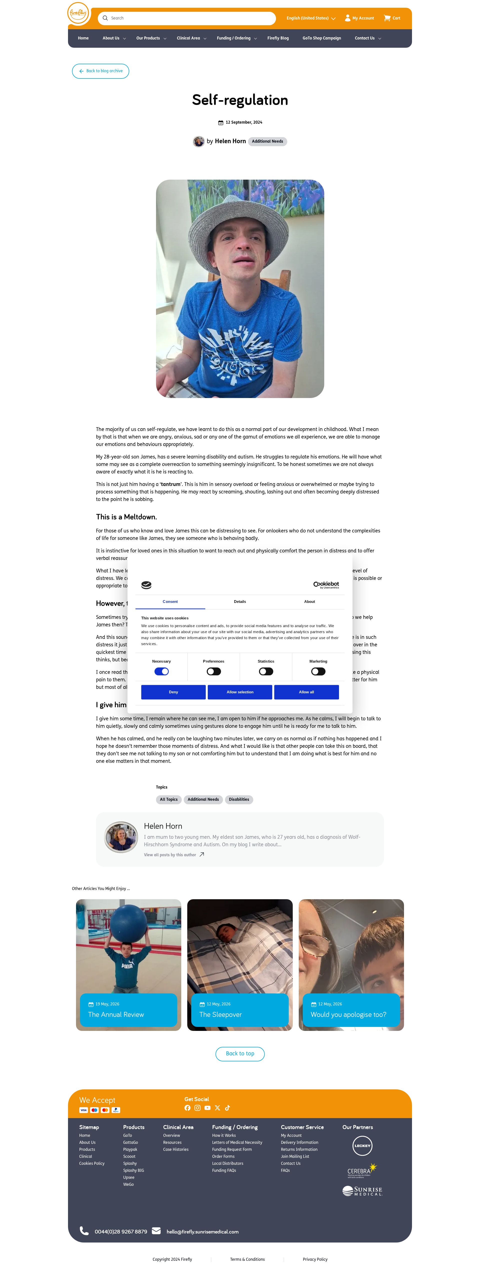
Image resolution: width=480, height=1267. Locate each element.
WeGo (128, 1185)
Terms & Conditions (247, 1260)
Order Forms (223, 1157)
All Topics (169, 800)
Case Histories (175, 1150)
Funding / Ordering (233, 38)
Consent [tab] (170, 602)
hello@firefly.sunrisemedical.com (202, 1231)
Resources (172, 1143)
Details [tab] (240, 602)
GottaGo (130, 1143)
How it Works (224, 1136)
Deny (173, 692)
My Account (363, 18)
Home (83, 38)
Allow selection (240, 692)
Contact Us (365, 38)
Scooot (129, 1157)
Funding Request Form (232, 1150)
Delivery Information (299, 1143)
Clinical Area (188, 38)
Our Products (148, 38)
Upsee (128, 1178)
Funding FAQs (224, 1171)
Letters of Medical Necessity (237, 1143)
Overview (171, 1136)
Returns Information (299, 1150)
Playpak (130, 1150)
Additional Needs (267, 142)
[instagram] (197, 1110)
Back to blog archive (104, 71)
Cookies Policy (91, 1164)
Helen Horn (230, 142)
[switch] (214, 671)
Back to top (240, 1054)
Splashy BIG (133, 1171)
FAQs (285, 1171)
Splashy (130, 1164)
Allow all (306, 692)
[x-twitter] (217, 1110)
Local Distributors (227, 1164)
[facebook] (187, 1110)
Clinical (85, 1157)
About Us (111, 38)
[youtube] (207, 1110)
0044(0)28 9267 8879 (121, 1231)
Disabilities (239, 800)
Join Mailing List (295, 1157)
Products (87, 1150)
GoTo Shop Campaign (322, 38)
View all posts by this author (170, 855)
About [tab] (309, 602)
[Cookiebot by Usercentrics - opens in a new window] (317, 585)
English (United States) (308, 18)
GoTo (127, 1136)
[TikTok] (227, 1110)
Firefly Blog (278, 38)
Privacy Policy (315, 1260)
